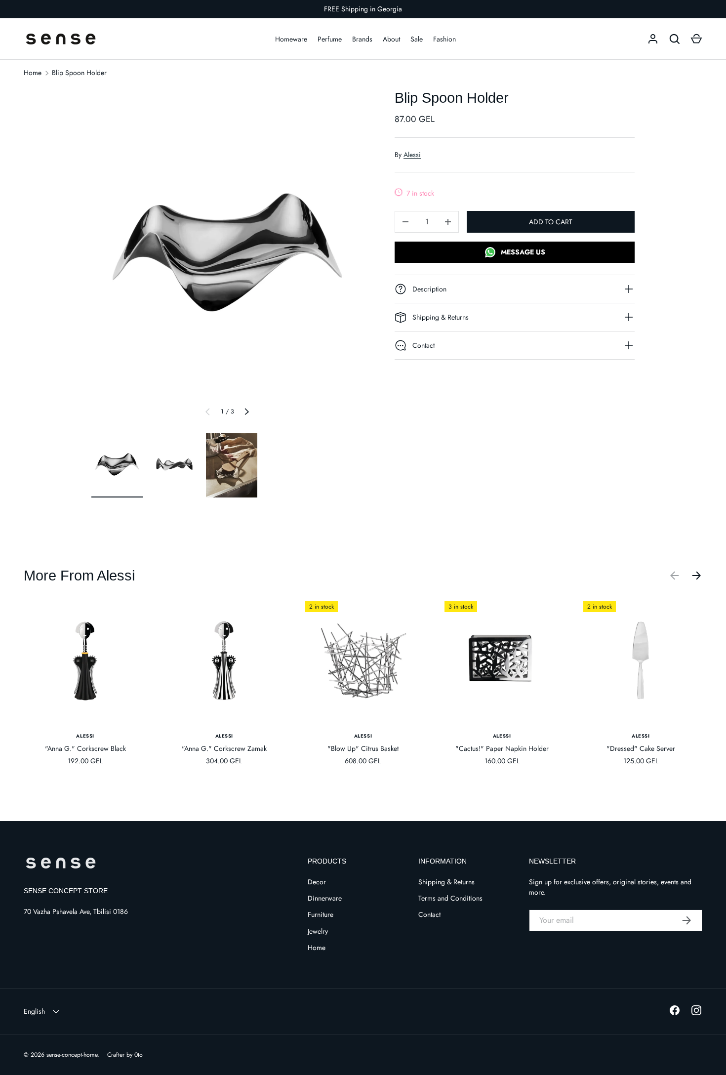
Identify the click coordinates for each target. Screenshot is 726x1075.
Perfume (330, 39)
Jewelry (318, 931)
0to (138, 1054)
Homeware (291, 39)
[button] (696, 39)
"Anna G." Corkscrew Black (85, 748)
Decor (317, 882)
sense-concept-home (71, 1054)
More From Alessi (79, 575)
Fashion (444, 39)
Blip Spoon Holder (79, 73)
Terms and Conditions (450, 898)
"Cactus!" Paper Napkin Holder (502, 748)
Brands (362, 39)
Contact (429, 914)
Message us (522, 252)
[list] (227, 257)
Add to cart (550, 222)
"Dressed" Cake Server (640, 748)
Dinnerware (325, 898)
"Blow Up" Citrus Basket (363, 748)
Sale (416, 39)
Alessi (412, 155)
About (391, 39)
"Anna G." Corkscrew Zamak (224, 748)
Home (32, 73)
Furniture (320, 914)
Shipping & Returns (446, 882)
